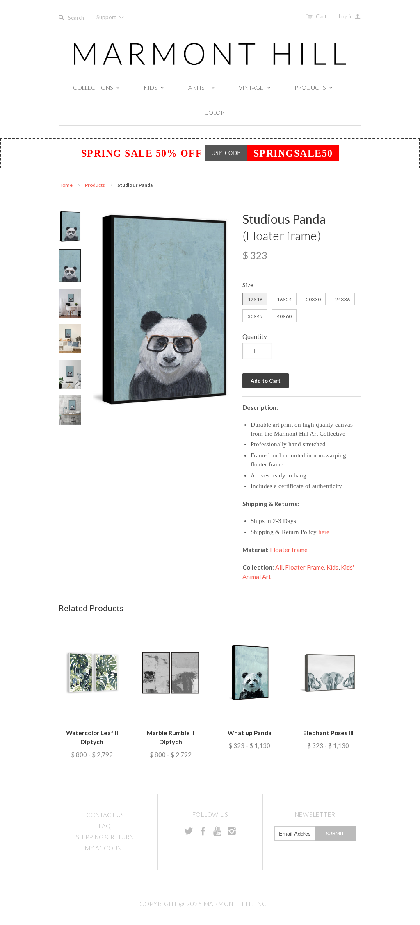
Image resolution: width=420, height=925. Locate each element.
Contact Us (105, 814)
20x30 (313, 299)
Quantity (254, 336)
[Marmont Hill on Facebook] (203, 830)
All (279, 567)
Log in (346, 16)
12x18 (255, 299)
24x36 (342, 299)
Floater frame (289, 549)
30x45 (255, 316)
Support (106, 17)
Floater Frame (304, 567)
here (323, 532)
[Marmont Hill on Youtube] (217, 830)
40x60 (284, 316)
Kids (332, 567)
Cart (321, 16)
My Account (105, 848)
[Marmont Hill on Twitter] (188, 830)
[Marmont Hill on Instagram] (231, 830)
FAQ (105, 826)
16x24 (284, 299)
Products (95, 185)
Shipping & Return (105, 837)
